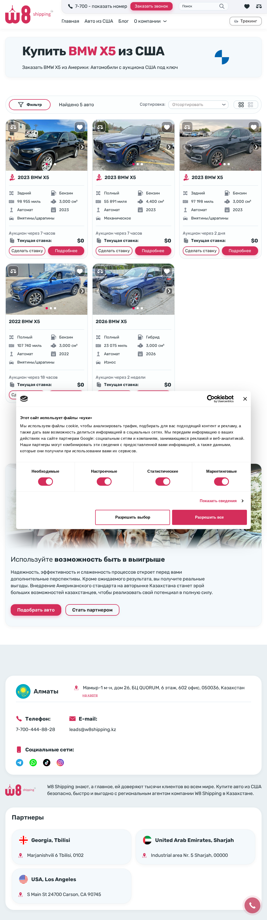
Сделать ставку (27, 250)
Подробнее (66, 250)
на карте (90, 695)
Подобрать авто (36, 610)
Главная (70, 21)
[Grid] (241, 105)
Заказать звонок (151, 6)
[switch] (104, 481)
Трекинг (248, 21)
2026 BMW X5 (111, 321)
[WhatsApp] (33, 762)
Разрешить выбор (132, 517)
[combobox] (196, 104)
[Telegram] (19, 762)
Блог (123, 21)
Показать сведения (218, 500)
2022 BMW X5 (24, 321)
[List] (250, 105)
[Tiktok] (46, 762)
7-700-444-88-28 (35, 729)
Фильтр (34, 104)
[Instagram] (60, 762)
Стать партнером (92, 610)
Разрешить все (209, 517)
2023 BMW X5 (33, 177)
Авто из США (98, 21)
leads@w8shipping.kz (92, 729)
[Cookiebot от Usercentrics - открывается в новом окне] (211, 399)
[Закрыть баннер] (245, 399)
